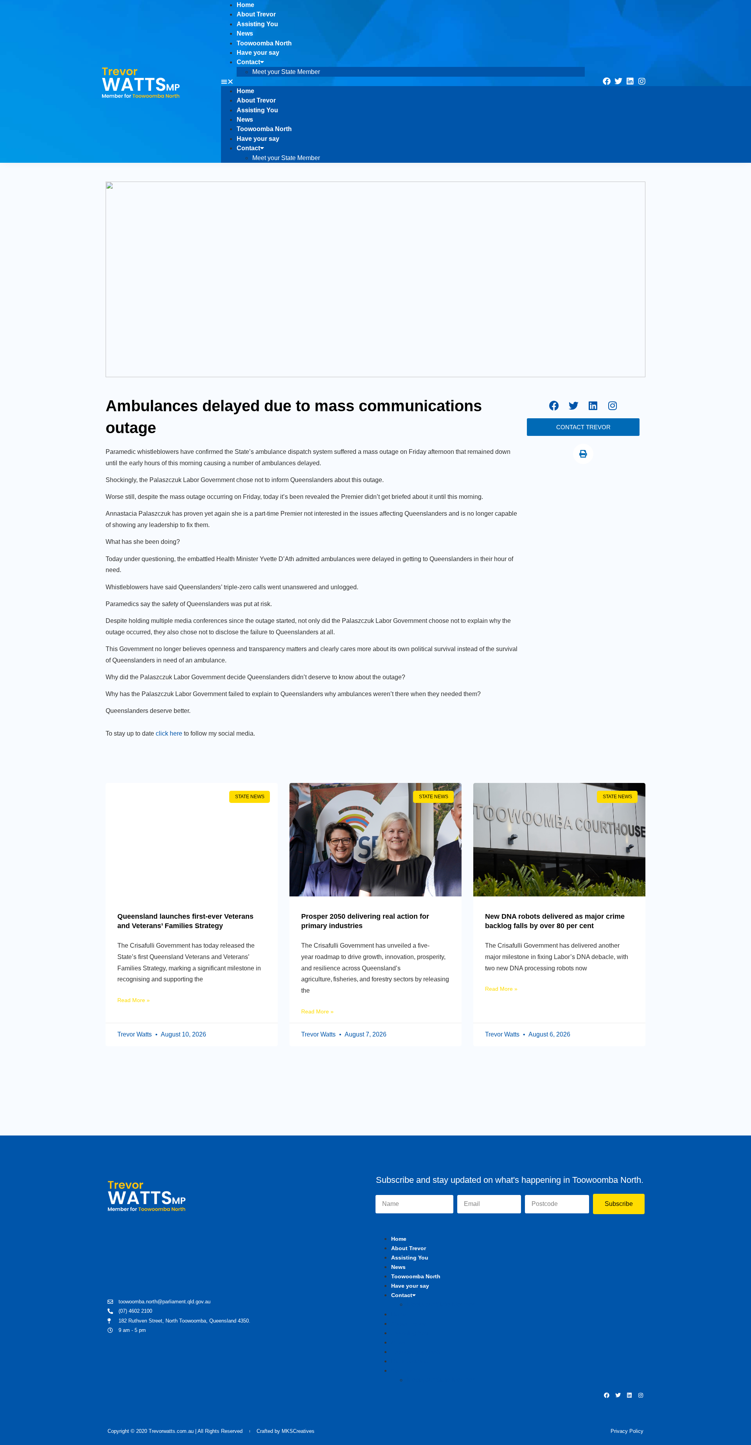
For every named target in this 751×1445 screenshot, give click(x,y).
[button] (403, 81)
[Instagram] (642, 81)
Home (245, 91)
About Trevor (256, 100)
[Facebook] (607, 81)
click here (169, 733)
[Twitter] (618, 81)
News (245, 119)
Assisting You (257, 110)
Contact (248, 62)
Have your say (258, 138)
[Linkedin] (630, 81)
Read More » (133, 1000)
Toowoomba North (264, 129)
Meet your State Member (286, 71)
